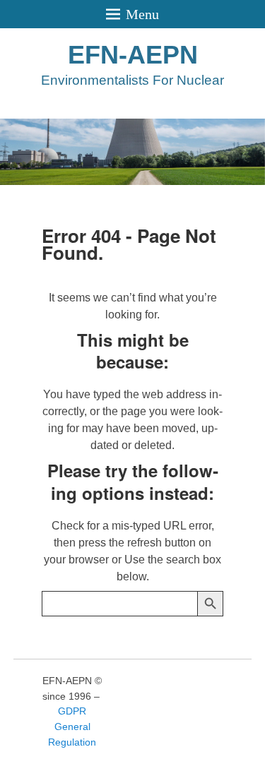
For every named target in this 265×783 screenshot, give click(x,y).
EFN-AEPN (133, 54)
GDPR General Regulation (72, 726)
